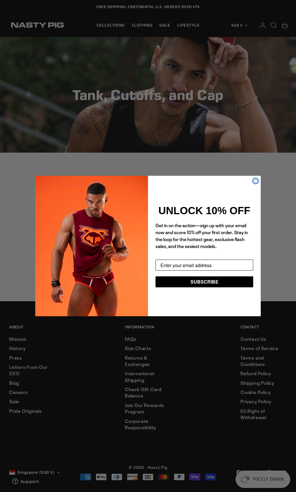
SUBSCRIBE (204, 281)
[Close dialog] (255, 181)
